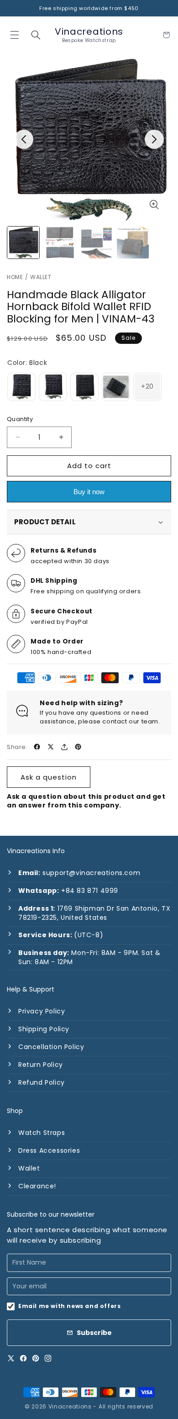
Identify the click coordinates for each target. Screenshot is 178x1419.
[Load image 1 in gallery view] (23, 242)
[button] (36, 35)
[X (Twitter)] (11, 1358)
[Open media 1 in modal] (154, 204)
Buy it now (89, 492)
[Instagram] (48, 1358)
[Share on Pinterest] (78, 746)
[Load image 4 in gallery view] (132, 242)
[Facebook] (23, 1358)
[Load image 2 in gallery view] (59, 242)
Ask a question (49, 777)
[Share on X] (50, 746)
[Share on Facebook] (37, 746)
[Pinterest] (35, 1358)
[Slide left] (23, 139)
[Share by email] (64, 746)
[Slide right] (154, 139)
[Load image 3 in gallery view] (96, 242)
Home (15, 277)
